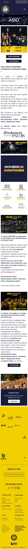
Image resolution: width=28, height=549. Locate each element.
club (4, 515)
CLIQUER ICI (14, 401)
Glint (26, 547)
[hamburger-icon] (24, 9)
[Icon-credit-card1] (5, 2)
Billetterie (6, 506)
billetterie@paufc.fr (8, 272)
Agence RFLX (15, 547)
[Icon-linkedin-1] (19, 488)
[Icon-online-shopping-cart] (7, 2)
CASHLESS (19, 495)
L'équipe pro (6, 495)
